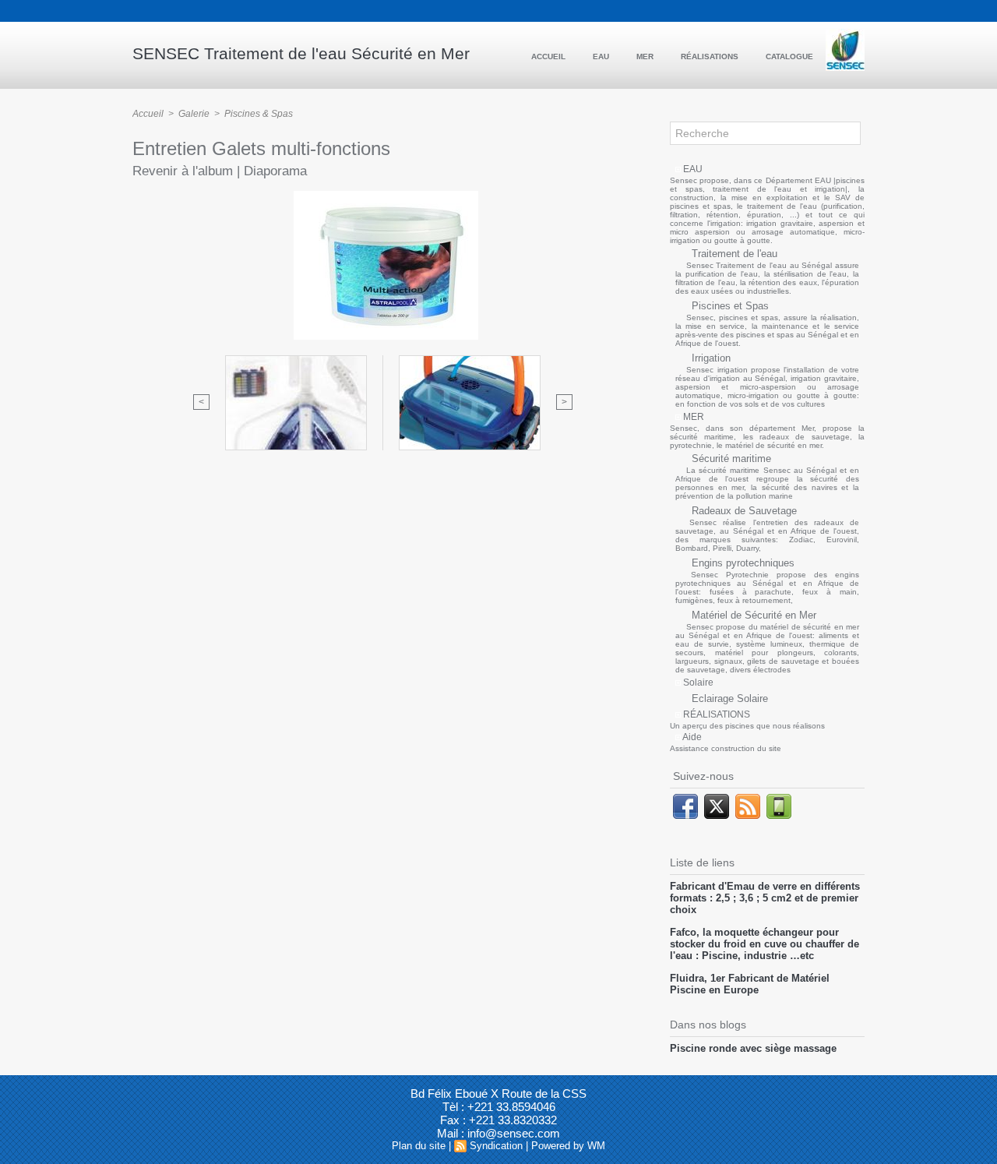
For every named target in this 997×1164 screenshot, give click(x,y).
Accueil (549, 56)
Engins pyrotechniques (741, 563)
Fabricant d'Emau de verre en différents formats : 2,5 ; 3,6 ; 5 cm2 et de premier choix (765, 897)
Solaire (697, 682)
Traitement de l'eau (733, 253)
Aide (691, 737)
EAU (692, 169)
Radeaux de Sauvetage (743, 511)
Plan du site (419, 1146)
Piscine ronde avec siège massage (753, 1048)
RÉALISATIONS (715, 714)
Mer (646, 56)
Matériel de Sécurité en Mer (752, 615)
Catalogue (789, 56)
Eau (602, 56)
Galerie (194, 113)
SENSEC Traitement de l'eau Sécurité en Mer (301, 53)
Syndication (496, 1146)
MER (692, 416)
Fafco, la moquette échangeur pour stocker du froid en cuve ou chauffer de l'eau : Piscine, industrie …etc (764, 943)
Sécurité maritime (730, 458)
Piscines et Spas (729, 306)
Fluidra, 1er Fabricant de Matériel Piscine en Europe (750, 984)
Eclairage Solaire (728, 698)
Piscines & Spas (258, 113)
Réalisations (711, 56)
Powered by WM (568, 1146)
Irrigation (710, 358)
